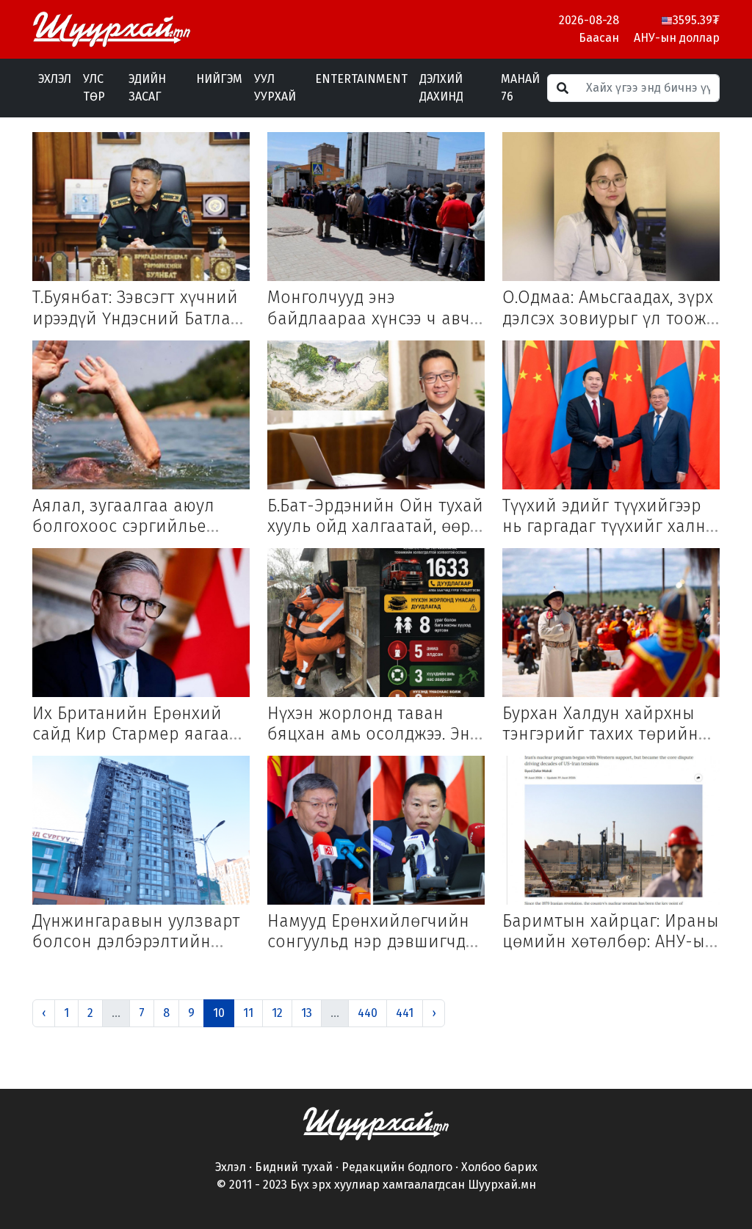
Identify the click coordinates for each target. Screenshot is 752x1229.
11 (248, 1013)
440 (367, 1013)
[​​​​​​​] (376, 1122)
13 (306, 1013)
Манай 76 (520, 87)
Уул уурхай (275, 87)
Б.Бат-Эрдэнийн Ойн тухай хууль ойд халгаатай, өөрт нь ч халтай (375, 526)
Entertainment (361, 79)
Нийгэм (219, 79)
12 (277, 1013)
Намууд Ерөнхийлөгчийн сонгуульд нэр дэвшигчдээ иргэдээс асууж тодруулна (374, 941)
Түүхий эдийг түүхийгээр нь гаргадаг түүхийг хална (608, 515)
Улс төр (94, 87)
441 (404, 1013)
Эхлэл (54, 79)
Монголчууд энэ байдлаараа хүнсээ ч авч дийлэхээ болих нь (368, 318)
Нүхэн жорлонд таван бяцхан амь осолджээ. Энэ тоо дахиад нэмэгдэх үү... (372, 734)
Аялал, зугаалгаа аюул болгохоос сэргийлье (123, 515)
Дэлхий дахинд (441, 87)
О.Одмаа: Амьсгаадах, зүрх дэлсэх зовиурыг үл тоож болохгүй (607, 318)
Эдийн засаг (147, 87)
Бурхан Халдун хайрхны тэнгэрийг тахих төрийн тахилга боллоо (600, 734)
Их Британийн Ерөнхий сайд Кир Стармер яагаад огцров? (135, 734)
